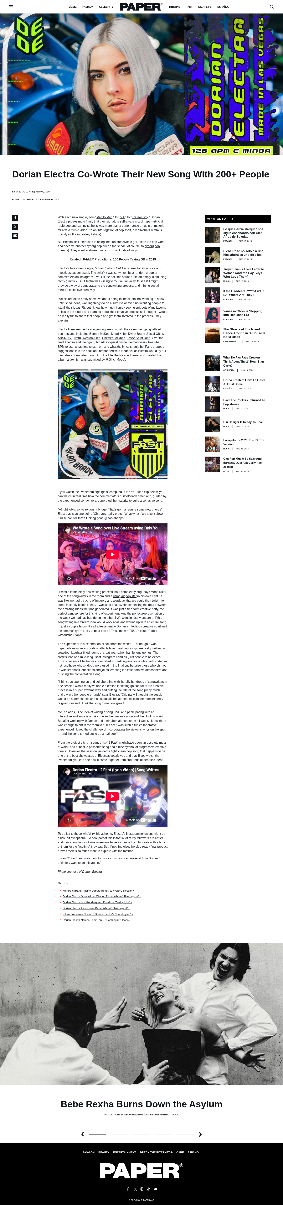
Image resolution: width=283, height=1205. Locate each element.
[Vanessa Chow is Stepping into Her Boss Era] (212, 315)
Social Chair (154, 333)
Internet (175, 6)
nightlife (205, 6)
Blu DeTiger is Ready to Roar (243, 422)
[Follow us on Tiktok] (148, 1189)
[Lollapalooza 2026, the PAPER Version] (212, 444)
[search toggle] (272, 7)
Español (194, 1152)
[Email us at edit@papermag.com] (155, 1189)
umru (77, 338)
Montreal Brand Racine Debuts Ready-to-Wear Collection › (98, 890)
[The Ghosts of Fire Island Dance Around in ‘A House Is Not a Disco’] (212, 335)
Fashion (87, 6)
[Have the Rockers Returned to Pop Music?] (212, 404)
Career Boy (140, 217)
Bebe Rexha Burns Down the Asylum (142, 1104)
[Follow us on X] (134, 1189)
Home (15, 199)
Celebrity (106, 6)
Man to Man (104, 217)
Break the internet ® (156, 1152)
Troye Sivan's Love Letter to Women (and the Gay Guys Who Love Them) (243, 273)
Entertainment (231, 341)
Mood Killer (118, 333)
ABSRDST (65, 338)
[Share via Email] (15, 236)
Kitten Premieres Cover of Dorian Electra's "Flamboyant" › (98, 914)
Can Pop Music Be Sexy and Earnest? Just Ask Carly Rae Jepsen (242, 462)
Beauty (103, 1152)
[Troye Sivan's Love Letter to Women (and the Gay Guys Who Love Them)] (212, 275)
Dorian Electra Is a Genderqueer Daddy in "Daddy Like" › (97, 902)
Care (180, 1152)
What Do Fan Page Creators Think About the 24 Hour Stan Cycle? (243, 361)
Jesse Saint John (138, 338)
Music (73, 6)
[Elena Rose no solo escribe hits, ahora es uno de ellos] (212, 255)
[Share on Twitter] (15, 227)
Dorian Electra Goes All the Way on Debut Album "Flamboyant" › (102, 896)
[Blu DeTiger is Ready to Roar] (212, 424)
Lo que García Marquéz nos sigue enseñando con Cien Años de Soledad (243, 233)
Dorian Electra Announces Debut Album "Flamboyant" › (96, 908)
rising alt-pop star (124, 596)
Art (190, 6)
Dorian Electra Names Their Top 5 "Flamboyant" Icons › (96, 919)
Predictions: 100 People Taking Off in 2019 (119, 259)
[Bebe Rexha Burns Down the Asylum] (141, 1014)
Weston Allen (91, 338)
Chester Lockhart (113, 338)
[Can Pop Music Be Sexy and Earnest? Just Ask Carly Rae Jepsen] (212, 464)
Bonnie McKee (99, 333)
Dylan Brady (136, 333)
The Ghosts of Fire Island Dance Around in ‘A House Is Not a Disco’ (244, 333)
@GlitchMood (114, 359)
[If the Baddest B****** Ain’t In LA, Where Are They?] (212, 295)
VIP (122, 217)
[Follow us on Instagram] (141, 1189)
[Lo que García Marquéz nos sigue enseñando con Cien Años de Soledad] (212, 235)
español (223, 6)
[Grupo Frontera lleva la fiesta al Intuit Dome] (212, 384)
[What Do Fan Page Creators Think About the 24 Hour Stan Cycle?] (212, 363)
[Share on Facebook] (15, 218)
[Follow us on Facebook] (128, 1189)
